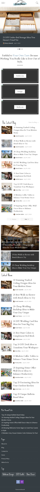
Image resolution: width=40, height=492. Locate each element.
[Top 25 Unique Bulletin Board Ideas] (6, 397)
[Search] (37, 3)
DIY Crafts (20, 474)
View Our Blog (33, 122)
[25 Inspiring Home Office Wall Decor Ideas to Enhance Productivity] (6, 208)
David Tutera (19, 157)
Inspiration (26, 242)
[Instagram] (22, 482)
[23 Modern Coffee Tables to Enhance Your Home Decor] (6, 198)
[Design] (20, 91)
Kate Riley (18, 190)
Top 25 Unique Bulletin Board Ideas (12, 415)
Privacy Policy (5, 458)
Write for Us (5, 462)
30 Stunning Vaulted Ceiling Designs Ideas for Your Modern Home (25, 130)
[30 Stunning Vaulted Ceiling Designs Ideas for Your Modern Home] (6, 130)
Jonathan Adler (19, 400)
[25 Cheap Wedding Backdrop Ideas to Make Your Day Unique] (6, 154)
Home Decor (6, 242)
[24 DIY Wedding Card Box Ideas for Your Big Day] (6, 165)
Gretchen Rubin (20, 214)
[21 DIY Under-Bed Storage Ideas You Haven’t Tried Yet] (20, 20)
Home (3, 455)
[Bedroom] (20, 107)
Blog (2, 447)
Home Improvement (16, 242)
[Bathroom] (20, 76)
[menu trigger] (3, 3)
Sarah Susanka (20, 136)
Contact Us (4, 451)
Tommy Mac (19, 201)
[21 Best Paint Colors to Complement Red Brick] (6, 176)
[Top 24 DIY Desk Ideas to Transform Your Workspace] (6, 187)
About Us (4, 444)
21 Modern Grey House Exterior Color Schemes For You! (19, 433)
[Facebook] (18, 482)
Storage (3, 31)
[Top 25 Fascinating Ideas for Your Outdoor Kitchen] (6, 386)
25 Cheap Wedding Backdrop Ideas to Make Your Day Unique (24, 309)
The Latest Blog (9, 123)
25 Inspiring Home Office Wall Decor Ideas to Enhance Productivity (25, 208)
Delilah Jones (19, 179)
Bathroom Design (8, 474)
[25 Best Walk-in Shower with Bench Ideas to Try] (6, 143)
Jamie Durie (18, 389)
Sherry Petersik (9, 43)
